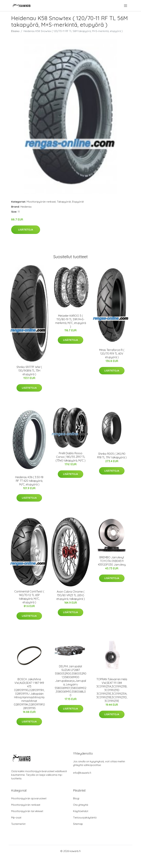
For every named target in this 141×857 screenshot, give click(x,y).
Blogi (76, 798)
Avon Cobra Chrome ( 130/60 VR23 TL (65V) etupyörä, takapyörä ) (70, 595)
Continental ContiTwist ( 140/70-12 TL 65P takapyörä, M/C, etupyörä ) (29, 597)
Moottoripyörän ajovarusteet (28, 798)
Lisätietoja (25, 229)
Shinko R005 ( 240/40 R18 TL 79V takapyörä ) (112, 455)
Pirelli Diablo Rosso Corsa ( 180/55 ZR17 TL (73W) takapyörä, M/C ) (70, 456)
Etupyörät (78, 201)
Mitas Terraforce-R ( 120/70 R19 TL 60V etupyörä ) (111, 353)
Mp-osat (16, 817)
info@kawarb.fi (82, 772)
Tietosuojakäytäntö (85, 817)
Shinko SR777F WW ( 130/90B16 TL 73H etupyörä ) (29, 370)
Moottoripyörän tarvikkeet (27, 811)
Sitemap (78, 824)
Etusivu (15, 31)
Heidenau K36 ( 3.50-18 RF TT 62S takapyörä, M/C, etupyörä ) (29, 480)
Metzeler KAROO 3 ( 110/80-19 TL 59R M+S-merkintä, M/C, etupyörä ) (70, 321)
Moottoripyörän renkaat (41, 201)
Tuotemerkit (18, 824)
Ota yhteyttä (80, 804)
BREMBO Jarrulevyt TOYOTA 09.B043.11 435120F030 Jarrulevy (112, 561)
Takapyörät (64, 201)
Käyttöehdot (80, 811)
